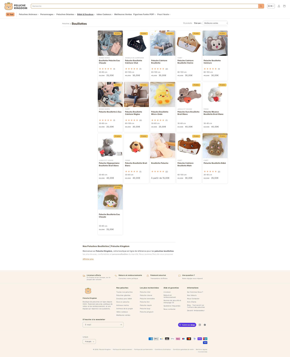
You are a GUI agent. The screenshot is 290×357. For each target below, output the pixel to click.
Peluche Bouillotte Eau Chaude (109, 215)
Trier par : (198, 23)
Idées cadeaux (122, 312)
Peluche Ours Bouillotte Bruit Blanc (188, 113)
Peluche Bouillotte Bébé (215, 163)
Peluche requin (146, 305)
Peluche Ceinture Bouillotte (159, 61)
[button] (29, 14)
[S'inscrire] (120, 324)
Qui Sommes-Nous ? (195, 292)
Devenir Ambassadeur (195, 310)
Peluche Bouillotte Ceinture (212, 61)
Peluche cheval (146, 295)
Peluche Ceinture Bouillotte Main (185, 164)
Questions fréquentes (172, 306)
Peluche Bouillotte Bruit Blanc (136, 164)
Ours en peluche (122, 302)
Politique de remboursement (122, 349)
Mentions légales (201, 349)
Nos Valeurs (192, 295)
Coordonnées (202, 352)
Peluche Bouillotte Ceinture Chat (133, 61)
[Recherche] (261, 6)
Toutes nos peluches (124, 292)
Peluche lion (145, 302)
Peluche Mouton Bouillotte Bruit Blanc (214, 113)
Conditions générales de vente (183, 349)
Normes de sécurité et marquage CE (172, 301)
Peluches (65, 23)
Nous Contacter (193, 298)
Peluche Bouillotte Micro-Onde (159, 113)
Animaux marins (122, 305)
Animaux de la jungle (124, 308)
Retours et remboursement (170, 296)
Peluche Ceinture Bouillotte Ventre (185, 61)
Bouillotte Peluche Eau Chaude (109, 61)
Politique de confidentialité (143, 349)
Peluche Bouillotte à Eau (110, 112)
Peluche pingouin (146, 312)
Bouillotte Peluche (159, 163)
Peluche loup (145, 308)
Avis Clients (191, 302)
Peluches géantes (123, 295)
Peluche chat (145, 292)
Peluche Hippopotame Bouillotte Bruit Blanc (109, 164)
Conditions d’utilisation (163, 349)
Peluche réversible (147, 298)
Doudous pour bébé (124, 298)
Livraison (167, 292)
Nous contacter (170, 309)
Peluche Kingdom (105, 349)
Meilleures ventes (123, 315)
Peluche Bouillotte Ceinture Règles (133, 113)
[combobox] (144, 6)
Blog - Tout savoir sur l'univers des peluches (196, 306)
